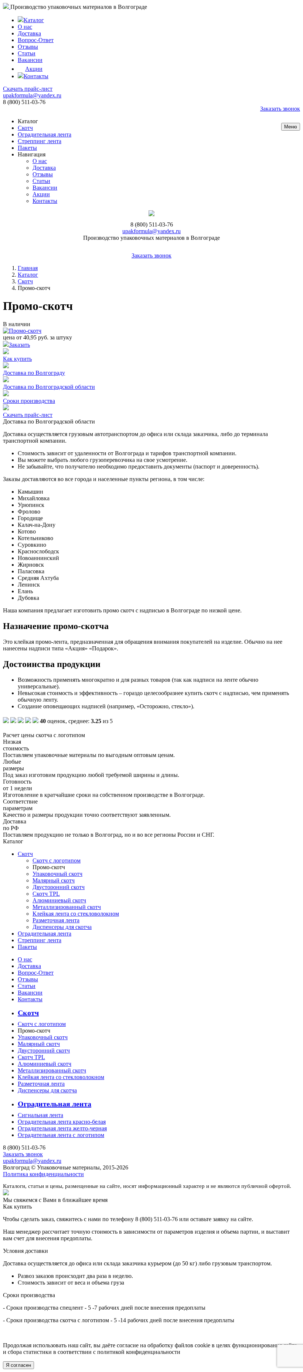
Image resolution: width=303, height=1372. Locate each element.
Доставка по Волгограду (34, 373)
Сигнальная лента (40, 1115)
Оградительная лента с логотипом (61, 1135)
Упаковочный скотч (57, 874)
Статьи (26, 53)
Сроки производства (29, 401)
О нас (25, 27)
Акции (33, 69)
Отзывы (28, 47)
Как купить (17, 359)
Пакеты (27, 148)
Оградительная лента (44, 134)
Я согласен (18, 1365)
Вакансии (30, 60)
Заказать (19, 345)
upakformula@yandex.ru (32, 95)
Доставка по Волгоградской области (49, 387)
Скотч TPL (46, 894)
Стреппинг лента (39, 141)
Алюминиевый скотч (59, 900)
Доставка (29, 33)
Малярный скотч (54, 880)
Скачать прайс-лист (27, 89)
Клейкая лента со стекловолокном (76, 913)
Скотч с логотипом (57, 860)
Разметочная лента (56, 920)
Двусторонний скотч (59, 887)
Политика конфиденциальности (43, 1174)
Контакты (36, 76)
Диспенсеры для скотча (62, 927)
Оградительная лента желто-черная (62, 1128)
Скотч (25, 128)
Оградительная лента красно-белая (62, 1122)
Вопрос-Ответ (36, 40)
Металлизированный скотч (67, 907)
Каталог (34, 20)
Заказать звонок (280, 109)
